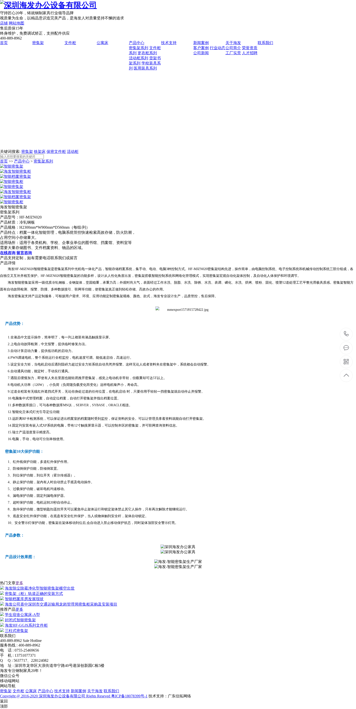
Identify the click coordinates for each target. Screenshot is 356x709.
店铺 (4, 23)
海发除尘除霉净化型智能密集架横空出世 (40, 588)
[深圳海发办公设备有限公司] (48, 5)
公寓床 (102, 43)
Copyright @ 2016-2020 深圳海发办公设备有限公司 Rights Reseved (55, 696)
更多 (19, 583)
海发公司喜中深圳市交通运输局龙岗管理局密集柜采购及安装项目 (61, 604)
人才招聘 (249, 53)
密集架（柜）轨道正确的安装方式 (34, 594)
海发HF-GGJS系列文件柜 (26, 625)
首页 (4, 43)
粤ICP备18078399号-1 (129, 696)
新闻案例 (201, 43)
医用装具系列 (145, 68)
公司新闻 (201, 53)
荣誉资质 (249, 48)
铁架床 (40, 151)
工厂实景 (233, 53)
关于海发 (233, 43)
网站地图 (16, 23)
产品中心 (136, 43)
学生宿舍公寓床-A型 (22, 615)
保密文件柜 (56, 151)
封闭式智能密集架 (20, 620)
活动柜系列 (138, 58)
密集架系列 (138, 48)
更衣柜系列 (147, 53)
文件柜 (70, 43)
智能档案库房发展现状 (24, 599)
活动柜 (72, 151)
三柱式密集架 (16, 631)
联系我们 (265, 43)
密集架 (38, 43)
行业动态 (217, 48)
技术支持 (169, 43)
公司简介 (233, 48)
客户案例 (201, 48)
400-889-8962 (346, 334)
